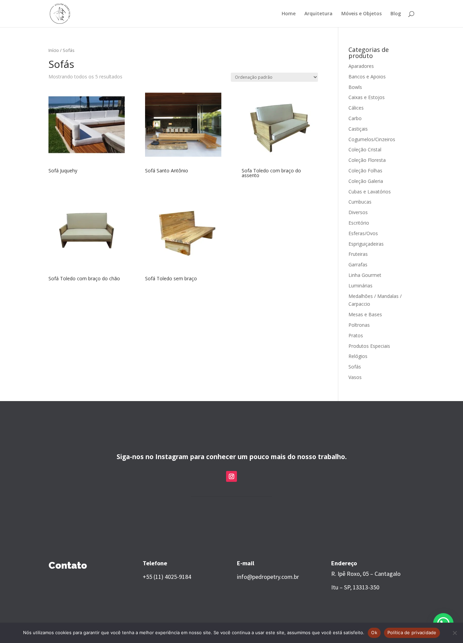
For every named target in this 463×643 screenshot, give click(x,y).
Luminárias (360, 285)
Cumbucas (359, 201)
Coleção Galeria (365, 181)
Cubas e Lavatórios (369, 191)
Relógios (357, 356)
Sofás (354, 366)
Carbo (355, 118)
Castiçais (358, 129)
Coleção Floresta (367, 160)
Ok (374, 632)
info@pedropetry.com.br (268, 577)
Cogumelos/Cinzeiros (371, 139)
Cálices (356, 108)
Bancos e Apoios (367, 76)
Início (53, 50)
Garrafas (357, 264)
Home (289, 14)
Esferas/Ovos (363, 233)
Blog (395, 14)
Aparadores (361, 66)
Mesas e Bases (365, 314)
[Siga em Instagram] (231, 476)
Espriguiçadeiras (366, 244)
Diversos (358, 212)
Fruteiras (358, 254)
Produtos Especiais (369, 346)
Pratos (355, 335)
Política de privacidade (412, 632)
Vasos (355, 377)
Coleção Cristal (364, 149)
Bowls (355, 87)
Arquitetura (318, 14)
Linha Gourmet (364, 275)
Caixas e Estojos (366, 97)
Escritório (358, 223)
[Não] (454, 632)
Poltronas (359, 325)
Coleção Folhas (365, 170)
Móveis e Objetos (361, 14)
